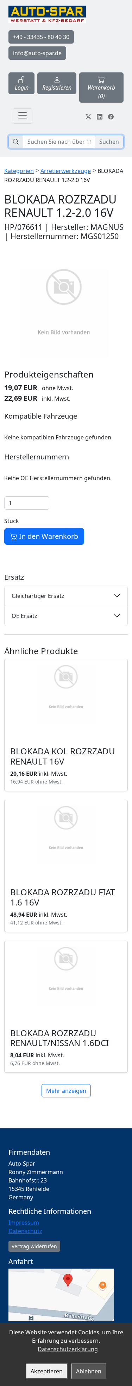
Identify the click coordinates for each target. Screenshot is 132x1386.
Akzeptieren (47, 1371)
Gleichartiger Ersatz (38, 596)
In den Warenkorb (47, 536)
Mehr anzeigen (66, 1091)
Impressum (23, 1222)
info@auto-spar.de (37, 53)
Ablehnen (88, 1371)
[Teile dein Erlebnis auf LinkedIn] (99, 116)
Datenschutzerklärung (68, 1349)
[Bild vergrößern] (64, 313)
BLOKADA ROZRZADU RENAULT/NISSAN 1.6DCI (59, 1038)
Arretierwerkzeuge (65, 171)
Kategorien (19, 171)
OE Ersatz (24, 616)
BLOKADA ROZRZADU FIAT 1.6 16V (62, 897)
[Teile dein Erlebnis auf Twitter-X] (88, 116)
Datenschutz (25, 1231)
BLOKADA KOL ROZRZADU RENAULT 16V (62, 756)
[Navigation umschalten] (22, 116)
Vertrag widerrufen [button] (34, 1246)
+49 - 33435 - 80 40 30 (41, 37)
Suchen (109, 142)
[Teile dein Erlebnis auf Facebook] (111, 116)
